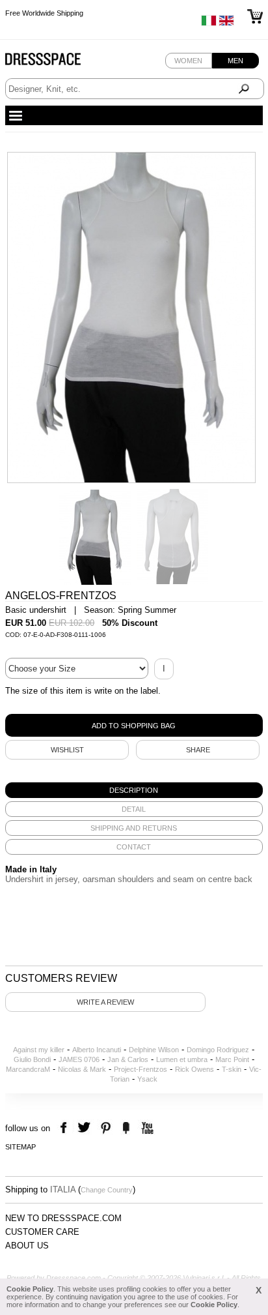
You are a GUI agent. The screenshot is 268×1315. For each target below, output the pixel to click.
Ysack (147, 1079)
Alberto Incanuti (96, 1050)
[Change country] (209, 23)
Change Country (107, 1190)
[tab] (134, 790)
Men (235, 61)
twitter (85, 1128)
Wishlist (67, 750)
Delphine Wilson (154, 1050)
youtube (146, 1128)
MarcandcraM (28, 1069)
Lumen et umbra (182, 1059)
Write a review (105, 1002)
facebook (65, 1128)
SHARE (198, 750)
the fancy (126, 1128)
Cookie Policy (30, 1289)
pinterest (105, 1128)
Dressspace (55, 62)
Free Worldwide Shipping (44, 13)
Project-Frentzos (140, 1069)
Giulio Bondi (32, 1059)
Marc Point (232, 1059)
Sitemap (20, 1147)
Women (188, 61)
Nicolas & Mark (82, 1069)
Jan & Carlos (127, 1059)
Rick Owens (194, 1069)
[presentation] (134, 790)
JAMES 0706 (79, 1059)
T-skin (231, 1069)
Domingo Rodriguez (218, 1050)
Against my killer (38, 1050)
